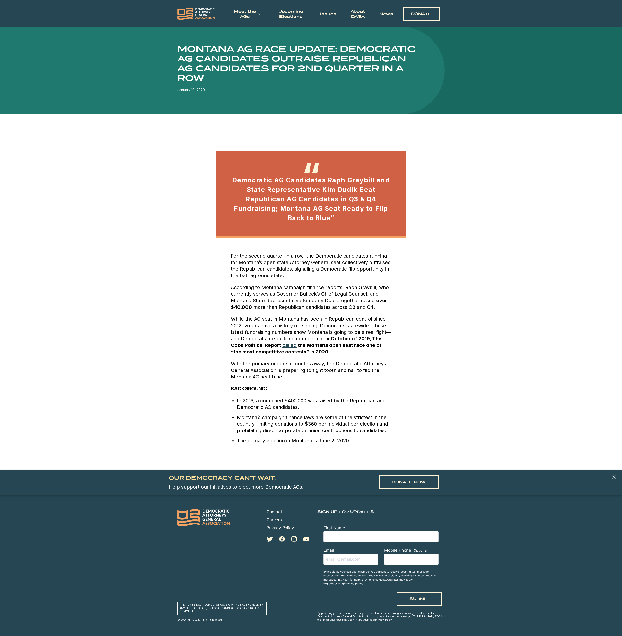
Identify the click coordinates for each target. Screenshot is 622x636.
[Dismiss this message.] (614, 477)
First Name (334, 527)
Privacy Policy (280, 527)
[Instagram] (294, 539)
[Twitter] (270, 539)
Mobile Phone (406, 550)
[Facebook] (282, 539)
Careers (274, 519)
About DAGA (358, 13)
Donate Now (409, 482)
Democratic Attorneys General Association (196, 14)
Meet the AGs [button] (245, 13)
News (386, 14)
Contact (274, 511)
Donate (421, 14)
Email (328, 550)
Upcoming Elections (290, 13)
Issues (328, 14)
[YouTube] (306, 539)
